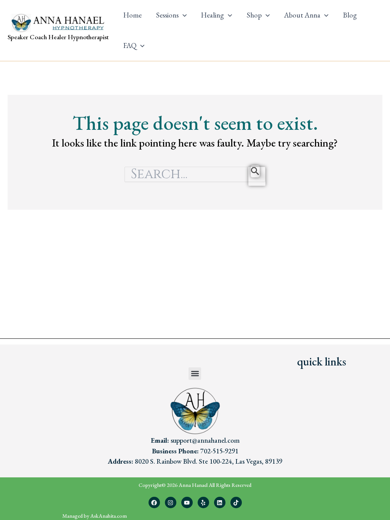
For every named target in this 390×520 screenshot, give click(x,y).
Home (132, 15)
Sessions (167, 15)
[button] (183, 15)
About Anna (302, 15)
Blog (350, 15)
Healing (212, 15)
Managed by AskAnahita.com (94, 515)
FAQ (129, 45)
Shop (254, 15)
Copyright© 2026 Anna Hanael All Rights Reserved (195, 485)
